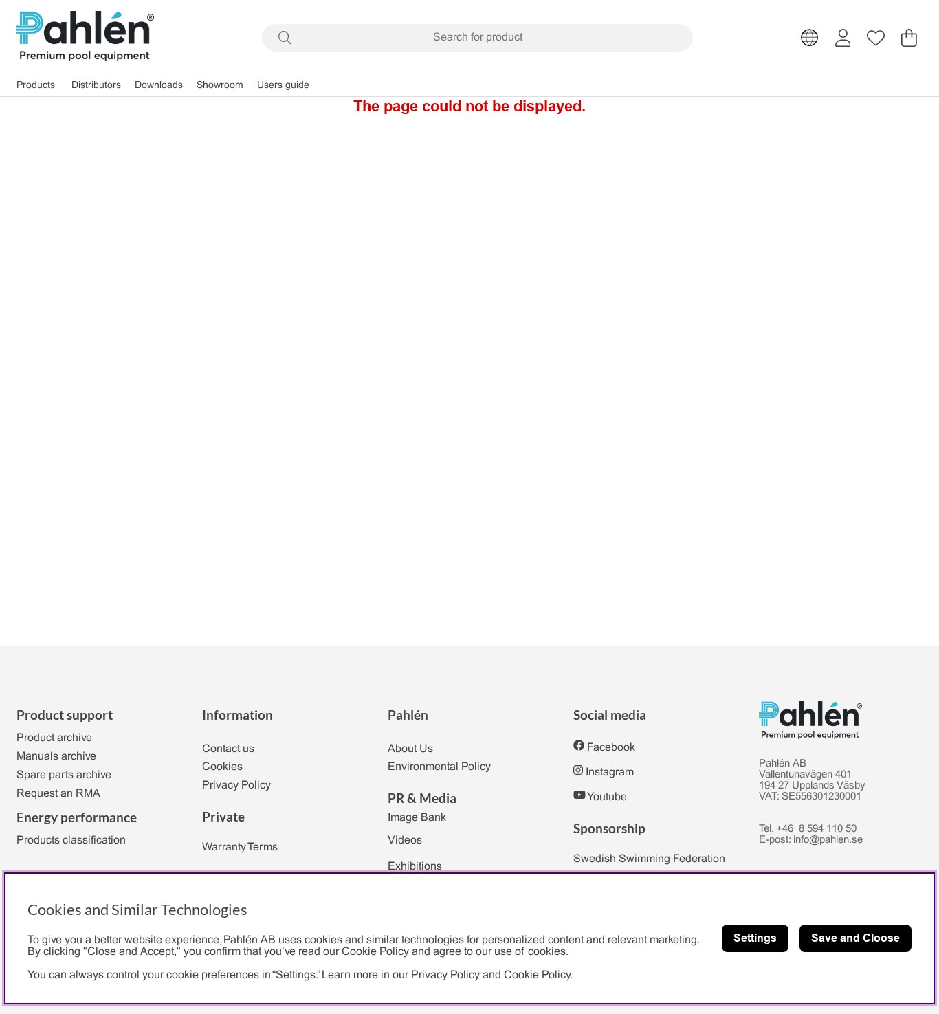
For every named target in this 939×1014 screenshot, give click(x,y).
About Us (410, 749)
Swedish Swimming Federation (649, 859)
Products (35, 85)
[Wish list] (875, 37)
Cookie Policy (537, 975)
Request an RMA (58, 794)
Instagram (610, 772)
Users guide (283, 85)
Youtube (607, 797)
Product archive (54, 738)
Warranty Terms (240, 847)
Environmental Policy (439, 767)
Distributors (96, 85)
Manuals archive (56, 756)
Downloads (159, 85)
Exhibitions (415, 866)
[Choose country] (809, 37)
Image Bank (417, 818)
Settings (755, 938)
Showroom (220, 85)
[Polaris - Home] (85, 37)
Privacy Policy (236, 785)
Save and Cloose (855, 938)
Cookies (222, 767)
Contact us (228, 749)
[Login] (843, 37)
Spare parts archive (63, 775)
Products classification (71, 840)
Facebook (611, 747)
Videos (405, 840)
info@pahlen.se (828, 840)
